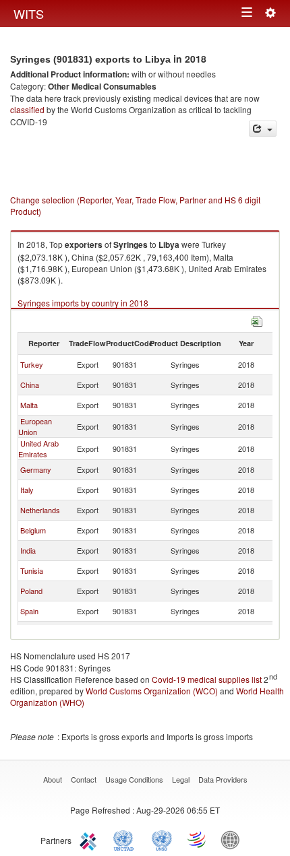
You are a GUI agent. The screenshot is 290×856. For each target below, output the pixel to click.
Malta (29, 404)
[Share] (263, 129)
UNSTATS (161, 839)
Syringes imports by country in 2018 (83, 302)
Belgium (33, 530)
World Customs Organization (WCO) (152, 690)
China (29, 384)
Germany (35, 469)
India (28, 550)
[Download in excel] (257, 320)
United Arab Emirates (38, 448)
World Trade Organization (197, 839)
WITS (28, 13)
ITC (90, 839)
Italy (27, 489)
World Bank (233, 839)
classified (27, 109)
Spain (29, 610)
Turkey (31, 364)
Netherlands (40, 509)
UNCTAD (126, 839)
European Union (35, 426)
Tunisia (31, 570)
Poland (31, 590)
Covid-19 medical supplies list (207, 679)
